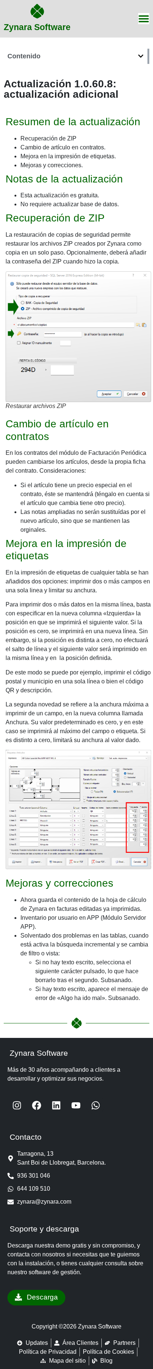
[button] (141, 56)
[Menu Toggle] (143, 18)
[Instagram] (16, 1105)
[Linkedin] (56, 1105)
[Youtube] (75, 1105)
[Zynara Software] (37, 11)
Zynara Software (37, 27)
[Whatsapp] (95, 1105)
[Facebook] (36, 1105)
